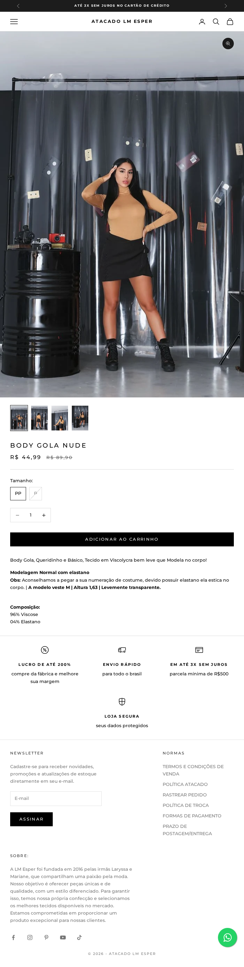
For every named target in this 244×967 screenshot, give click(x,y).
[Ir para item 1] (19, 418)
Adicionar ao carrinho (122, 539)
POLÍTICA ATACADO (185, 784)
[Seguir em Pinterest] (46, 937)
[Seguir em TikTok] (79, 937)
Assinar (31, 819)
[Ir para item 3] (60, 418)
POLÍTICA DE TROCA (186, 805)
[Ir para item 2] (39, 418)
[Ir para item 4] (80, 418)
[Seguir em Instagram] (30, 937)
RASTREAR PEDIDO (185, 795)
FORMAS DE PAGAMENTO (192, 816)
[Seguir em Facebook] (13, 937)
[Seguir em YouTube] (63, 937)
